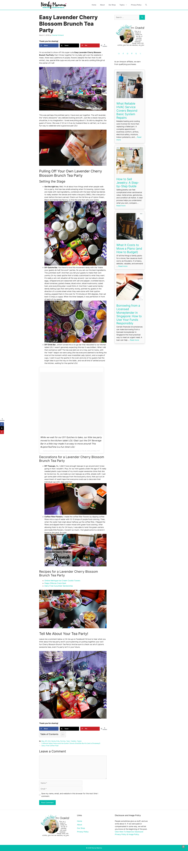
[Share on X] (2, 428)
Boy (43, 741)
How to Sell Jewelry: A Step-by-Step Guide (127, 182)
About (102, 5)
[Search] (142, 17)
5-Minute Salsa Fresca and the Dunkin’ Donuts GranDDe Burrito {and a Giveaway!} (71, 743)
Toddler (73, 741)
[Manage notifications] (183, 846)
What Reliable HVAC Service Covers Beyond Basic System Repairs (126, 110)
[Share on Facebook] (2, 424)
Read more (120, 206)
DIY (46, 741)
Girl (49, 741)
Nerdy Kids (55, 741)
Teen (68, 741)
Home (94, 5)
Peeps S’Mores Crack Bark (55, 583)
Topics (122, 5)
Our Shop (112, 5)
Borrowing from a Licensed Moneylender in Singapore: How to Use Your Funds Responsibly (129, 314)
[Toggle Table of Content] (61, 734)
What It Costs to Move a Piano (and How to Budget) (129, 248)
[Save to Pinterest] (2, 432)
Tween (79, 741)
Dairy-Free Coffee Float (50, 746)
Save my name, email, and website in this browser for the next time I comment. (69, 794)
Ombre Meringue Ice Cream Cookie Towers (62, 581)
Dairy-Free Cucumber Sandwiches (58, 586)
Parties (63, 741)
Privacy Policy (136, 5)
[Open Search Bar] (146, 5)
